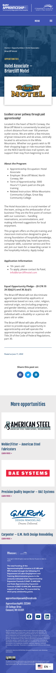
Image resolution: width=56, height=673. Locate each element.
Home (7, 48)
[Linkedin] (47, 617)
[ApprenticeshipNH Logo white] (28, 8)
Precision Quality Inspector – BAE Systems (27, 492)
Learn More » (6, 453)
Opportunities (18, 48)
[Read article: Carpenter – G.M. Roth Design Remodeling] (28, 516)
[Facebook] (29, 617)
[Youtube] (38, 617)
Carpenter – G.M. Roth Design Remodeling (27, 534)
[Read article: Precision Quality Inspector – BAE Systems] (28, 473)
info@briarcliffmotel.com (23, 272)
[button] (51, 21)
